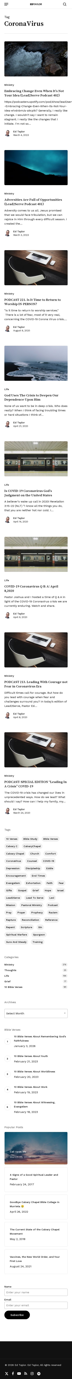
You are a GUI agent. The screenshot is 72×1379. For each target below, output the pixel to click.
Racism (53, 912)
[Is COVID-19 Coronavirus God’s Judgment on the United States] (36, 458)
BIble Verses (50, 838)
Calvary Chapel (15, 853)
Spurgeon (39, 934)
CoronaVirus (13, 861)
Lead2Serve (13, 897)
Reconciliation (30, 919)
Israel (60, 890)
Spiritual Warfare (16, 934)
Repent (10, 927)
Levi (51, 897)
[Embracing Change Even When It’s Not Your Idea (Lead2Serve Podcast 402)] (36, 58)
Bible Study (30, 838)
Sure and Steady (16, 942)
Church (34, 853)
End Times (38, 875)
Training (38, 942)
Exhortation (33, 883)
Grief (36, 890)
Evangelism (13, 883)
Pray (8, 912)
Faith (50, 883)
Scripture (26, 927)
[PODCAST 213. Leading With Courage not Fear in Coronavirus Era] (36, 649)
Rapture (11, 919)
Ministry (9, 84)
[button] (6, 4)
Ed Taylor (19, 131)
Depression (13, 868)
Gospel (22, 890)
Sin (40, 927)
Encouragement (16, 875)
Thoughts (10, 970)
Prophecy (37, 912)
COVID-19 (48, 861)
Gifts (9, 890)
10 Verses (11, 838)
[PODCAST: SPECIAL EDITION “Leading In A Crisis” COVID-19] (36, 749)
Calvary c (11, 846)
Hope (48, 890)
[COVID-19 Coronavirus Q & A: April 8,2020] (36, 554)
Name (7, 1286)
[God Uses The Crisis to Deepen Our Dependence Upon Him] (36, 363)
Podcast (53, 905)
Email (7, 1299)
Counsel (32, 861)
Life (6, 389)
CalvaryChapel (32, 846)
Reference (51, 919)
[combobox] (36, 1013)
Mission (10, 905)
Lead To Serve (34, 897)
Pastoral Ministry (31, 905)
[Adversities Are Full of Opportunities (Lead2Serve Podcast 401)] (36, 167)
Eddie (49, 868)
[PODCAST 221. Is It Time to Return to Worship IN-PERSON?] (36, 267)
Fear (61, 883)
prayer (21, 912)
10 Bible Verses (13, 987)
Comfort (50, 853)
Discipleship (33, 868)
